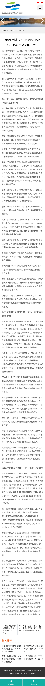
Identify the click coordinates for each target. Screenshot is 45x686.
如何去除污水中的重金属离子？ (30, 657)
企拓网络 (32, 673)
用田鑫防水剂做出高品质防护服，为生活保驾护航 (9, 649)
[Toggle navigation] (40, 7)
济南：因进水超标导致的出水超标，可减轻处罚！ (9, 659)
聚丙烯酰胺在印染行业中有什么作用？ (31, 649)
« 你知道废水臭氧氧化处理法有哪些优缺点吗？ (9, 629)
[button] (2, 20)
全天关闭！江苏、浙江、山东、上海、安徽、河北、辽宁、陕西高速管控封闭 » (30, 628)
